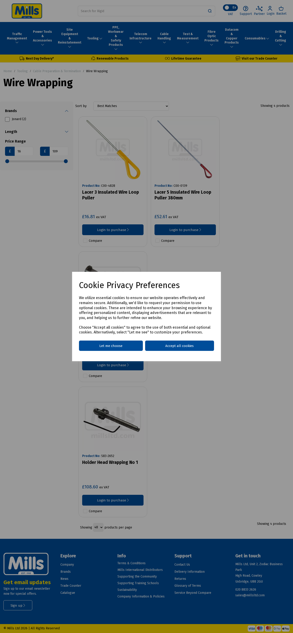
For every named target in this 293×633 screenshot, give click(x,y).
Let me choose (110, 346)
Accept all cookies (179, 346)
